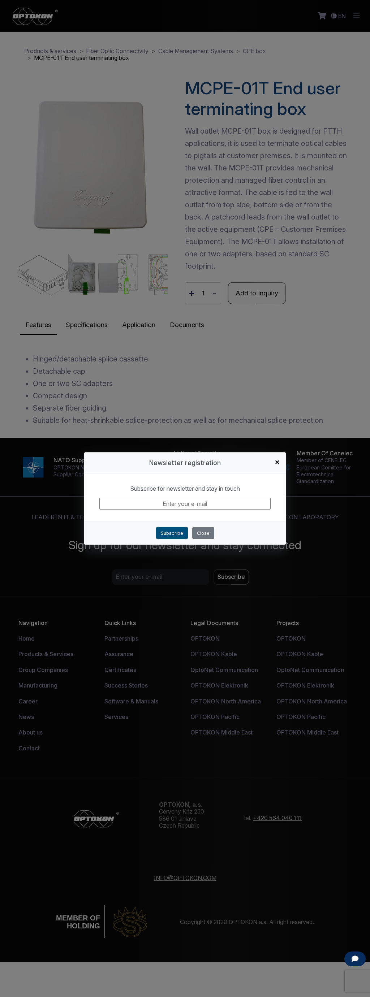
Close (203, 533)
